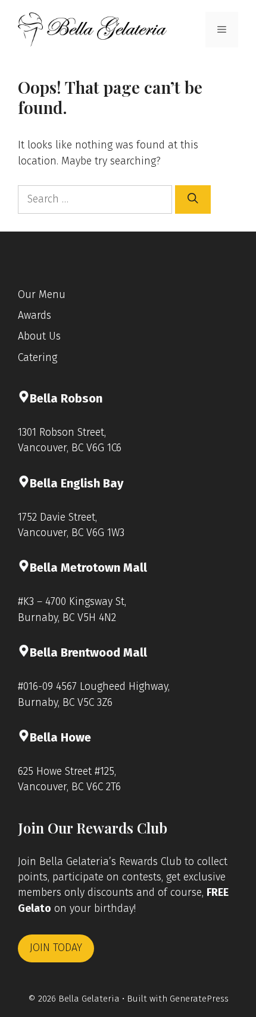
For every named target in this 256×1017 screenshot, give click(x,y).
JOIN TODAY (56, 948)
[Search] (193, 199)
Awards (34, 315)
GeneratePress (199, 998)
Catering (37, 357)
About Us (39, 336)
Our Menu (41, 295)
